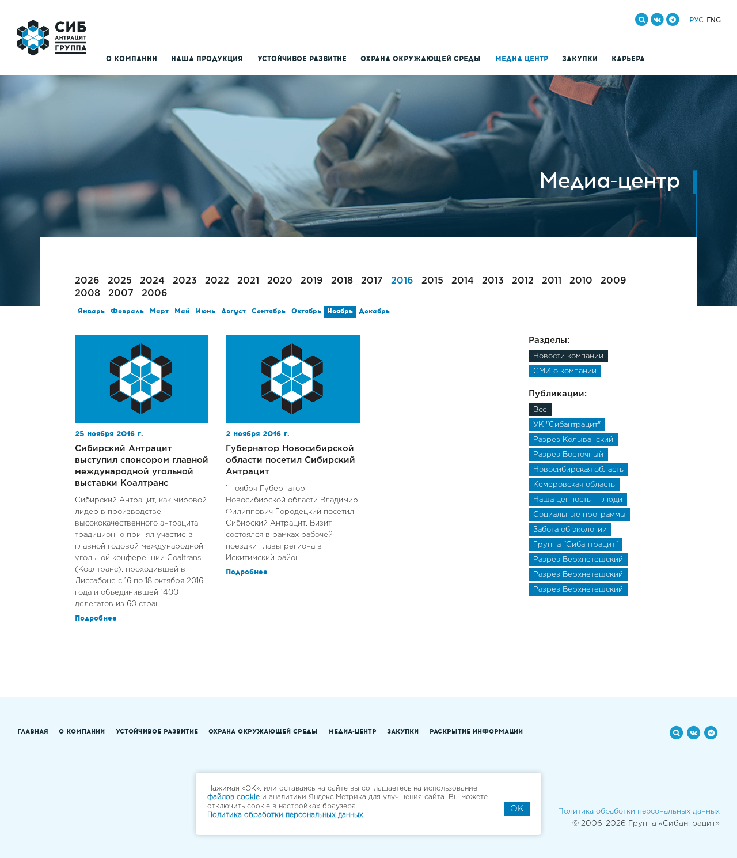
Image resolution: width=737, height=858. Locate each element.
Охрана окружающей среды (420, 59)
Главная (32, 732)
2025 (120, 281)
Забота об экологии (570, 530)
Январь (91, 311)
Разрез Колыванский (573, 440)
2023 (185, 281)
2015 (432, 281)
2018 (342, 281)
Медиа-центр (521, 59)
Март (159, 311)
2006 (155, 293)
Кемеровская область (574, 485)
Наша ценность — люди (577, 500)
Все (540, 410)
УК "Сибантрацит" (567, 425)
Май (182, 311)
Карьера (628, 59)
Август (233, 311)
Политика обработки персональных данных (639, 811)
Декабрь (374, 311)
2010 (580, 281)
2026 (87, 281)
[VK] (657, 20)
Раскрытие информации (476, 732)
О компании (131, 59)
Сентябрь (269, 311)
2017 (372, 281)
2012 (523, 281)
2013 (493, 281)
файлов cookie (233, 797)
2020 (279, 281)
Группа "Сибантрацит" (575, 545)
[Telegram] (673, 20)
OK (517, 808)
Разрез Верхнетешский (578, 560)
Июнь (205, 311)
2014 (462, 281)
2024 (152, 281)
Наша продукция (207, 59)
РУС (696, 20)
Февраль (127, 311)
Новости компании (568, 356)
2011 (551, 281)
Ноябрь (340, 311)
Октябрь (306, 311)
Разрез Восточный (568, 455)
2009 (613, 281)
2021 (248, 281)
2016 (402, 281)
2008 (87, 293)
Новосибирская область (578, 470)
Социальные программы (579, 515)
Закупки (580, 59)
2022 (217, 281)
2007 (121, 293)
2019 (312, 281)
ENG (713, 20)
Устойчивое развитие (302, 59)
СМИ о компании (565, 371)
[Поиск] (642, 20)
